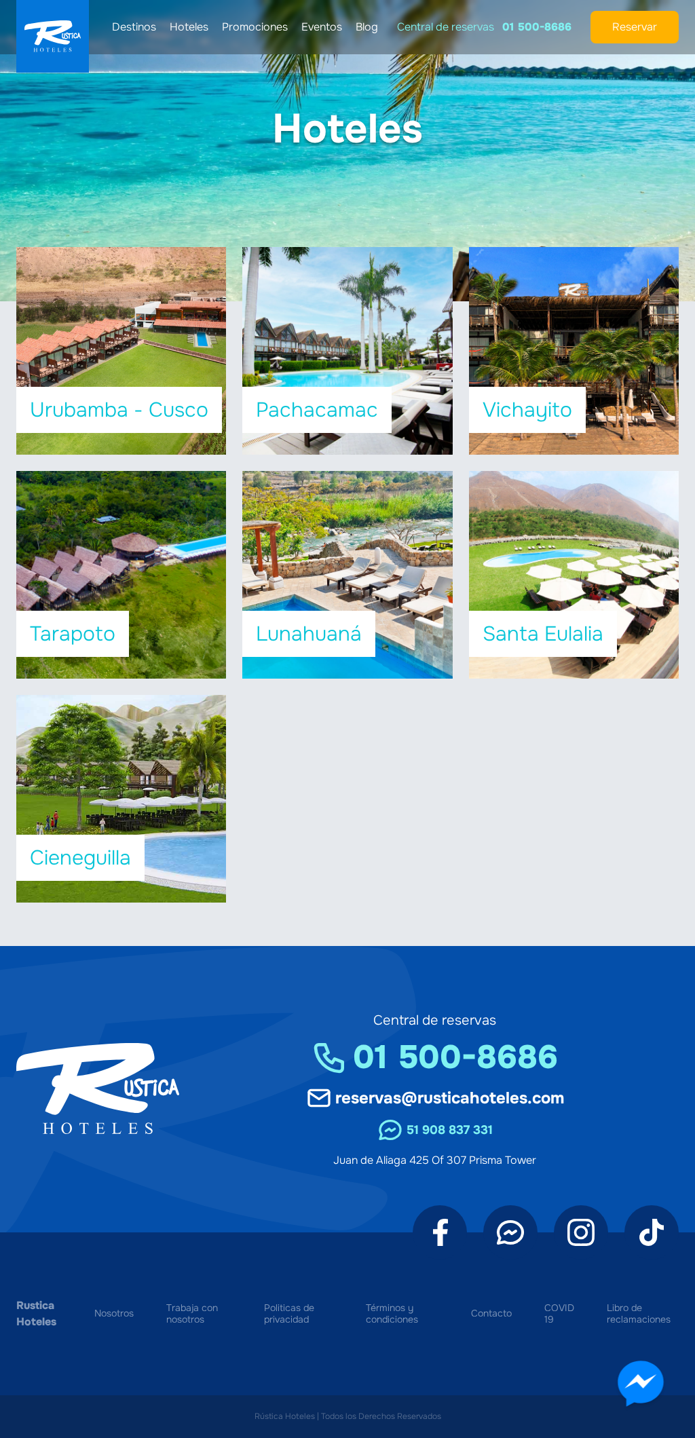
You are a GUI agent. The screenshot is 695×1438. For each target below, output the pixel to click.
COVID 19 (559, 1314)
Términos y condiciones (392, 1314)
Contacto (491, 1313)
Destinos (134, 27)
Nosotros (114, 1313)
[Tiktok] (651, 1232)
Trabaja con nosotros (192, 1314)
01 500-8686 (536, 27)
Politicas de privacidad (289, 1314)
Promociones (255, 27)
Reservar (634, 27)
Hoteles (189, 27)
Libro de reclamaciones (639, 1314)
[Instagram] (581, 1232)
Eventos (321, 27)
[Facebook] (440, 1232)
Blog (367, 27)
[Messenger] (510, 1232)
